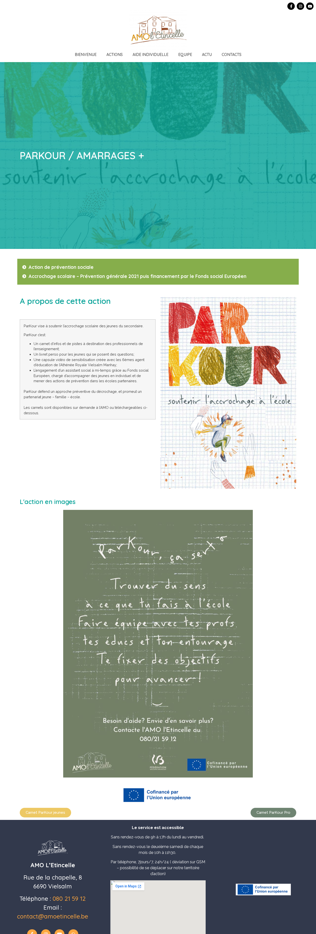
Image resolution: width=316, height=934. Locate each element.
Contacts (231, 54)
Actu (207, 54)
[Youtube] (310, 6)
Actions (114, 54)
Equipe (185, 54)
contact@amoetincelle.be (52, 916)
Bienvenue (86, 54)
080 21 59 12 (69, 898)
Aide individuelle (150, 54)
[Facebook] (291, 6)
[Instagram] (300, 6)
